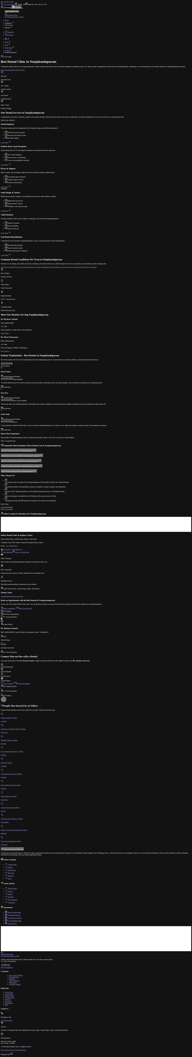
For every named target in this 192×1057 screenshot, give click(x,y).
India (6, 45)
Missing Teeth (9, 996)
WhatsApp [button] (10, 32)
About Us (8, 999)
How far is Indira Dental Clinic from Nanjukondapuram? (17, 451)
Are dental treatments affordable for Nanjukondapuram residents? (20, 466)
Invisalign (12, 979)
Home (7, 20)
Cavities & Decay (22, 267)
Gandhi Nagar (12, 864)
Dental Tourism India (14, 912)
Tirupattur (11, 897)
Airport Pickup (12, 923)
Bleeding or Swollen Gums (36, 267)
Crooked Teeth (9, 997)
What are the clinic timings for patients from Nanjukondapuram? (20, 461)
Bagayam (11, 876)
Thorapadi (11, 873)
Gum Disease (9, 994)
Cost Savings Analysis (15, 918)
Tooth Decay (9, 992)
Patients (7, 28)
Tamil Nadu (8, 48)
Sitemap (23, 1050)
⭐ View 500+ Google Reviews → (12, 549)
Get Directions (7, 552)
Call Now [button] (10, 35)
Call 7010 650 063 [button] (26, 608)
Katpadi (7, 596)
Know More (6, 333)
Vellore (7, 50)
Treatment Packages (14, 915)
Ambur (21, 596)
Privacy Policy (5, 1050)
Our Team (8, 1001)
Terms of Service (15, 1050)
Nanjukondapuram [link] (11, 52)
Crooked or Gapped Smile (73, 267)
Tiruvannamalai (12, 900)
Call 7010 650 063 (19, 70)
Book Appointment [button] (7, 967)
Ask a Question (8, 683)
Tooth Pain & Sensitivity (8, 267)
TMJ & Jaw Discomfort (89, 267)
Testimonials (9, 1003)
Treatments (8, 23)
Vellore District (12, 888)
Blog (6, 1005)
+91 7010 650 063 (11, 546)
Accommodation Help (15, 921)
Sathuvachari (12, 870)
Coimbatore (11, 902)
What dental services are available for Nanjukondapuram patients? (21, 456)
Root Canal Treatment (16, 975)
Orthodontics (13, 982)
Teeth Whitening (14, 981)
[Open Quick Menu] (2, 698)
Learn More (4, 142)
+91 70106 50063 (9, 4)
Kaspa (10, 878)
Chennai (10, 891)
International (9, 25)
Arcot (17, 596)
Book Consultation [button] (9, 608)
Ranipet (12, 596)
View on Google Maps (22, 552)
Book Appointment (7, 70)
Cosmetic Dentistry (15, 984)
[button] (2, 966)
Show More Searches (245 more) (13, 849)
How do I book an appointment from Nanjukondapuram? (18, 471)
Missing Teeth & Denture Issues (55, 267)
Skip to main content (7, 2)
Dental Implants (14, 977)
